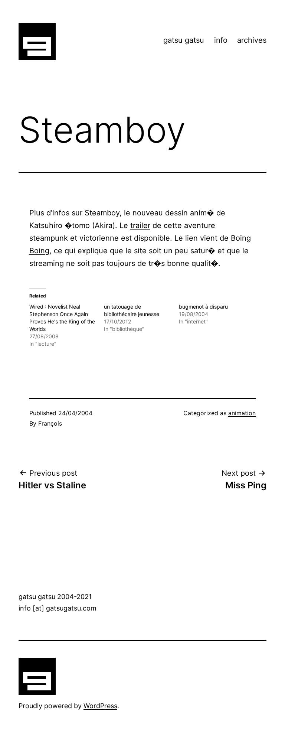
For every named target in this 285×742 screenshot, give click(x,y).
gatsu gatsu (183, 40)
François (50, 423)
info (220, 40)
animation (242, 413)
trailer (140, 225)
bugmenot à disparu (203, 306)
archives (251, 40)
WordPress (100, 706)
